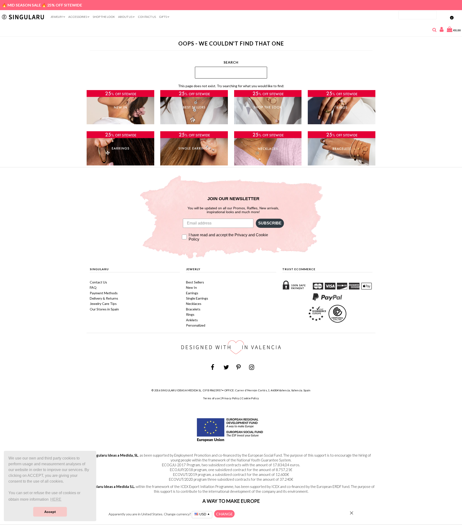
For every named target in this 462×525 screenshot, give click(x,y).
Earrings (192, 293)
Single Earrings (197, 298)
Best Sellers (195, 282)
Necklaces (193, 304)
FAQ (93, 287)
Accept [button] (50, 512)
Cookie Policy (250, 398)
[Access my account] (442, 30)
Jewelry (57, 17)
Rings (190, 314)
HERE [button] (55, 499)
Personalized (195, 325)
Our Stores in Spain (104, 309)
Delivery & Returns (104, 298)
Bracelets (193, 309)
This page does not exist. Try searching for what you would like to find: (231, 86)
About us (125, 17)
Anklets (192, 320)
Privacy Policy (231, 398)
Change (224, 514)
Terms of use (211, 398)
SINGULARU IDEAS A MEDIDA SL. (181, 390)
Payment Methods (104, 293)
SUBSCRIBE (270, 223)
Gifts (163, 17)
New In (191, 287)
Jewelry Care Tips (103, 304)
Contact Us (147, 17)
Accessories (78, 17)
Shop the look (104, 17)
